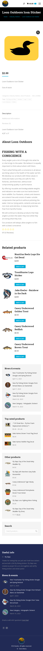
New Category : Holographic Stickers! (25, 403)
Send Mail (25, 620)
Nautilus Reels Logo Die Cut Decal (27, 256)
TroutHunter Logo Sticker (24, 274)
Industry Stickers (15, 96)
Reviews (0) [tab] (6, 123)
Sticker (14, 102)
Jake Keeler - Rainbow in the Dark (27, 292)
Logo (25, 99)
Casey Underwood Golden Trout (24, 310)
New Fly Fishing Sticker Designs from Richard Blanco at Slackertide (25, 384)
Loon (29, 99)
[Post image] (8, 375)
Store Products (25, 96)
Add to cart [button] (20, 266)
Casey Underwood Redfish (24, 328)
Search (36, 531)
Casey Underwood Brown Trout (24, 346)
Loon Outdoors (7, 102)
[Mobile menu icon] (39, 3)
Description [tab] (6, 113)
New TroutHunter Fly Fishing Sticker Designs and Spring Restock (25, 374)
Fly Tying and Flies (11, 99)
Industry (20, 99)
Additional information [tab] (11, 118)
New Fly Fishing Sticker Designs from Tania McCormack (25, 394)
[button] (38, 32)
